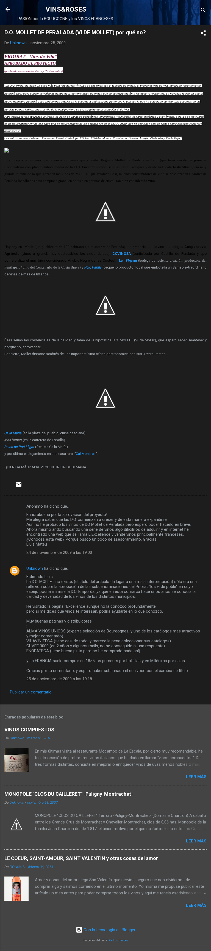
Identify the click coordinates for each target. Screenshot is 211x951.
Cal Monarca (86, 454)
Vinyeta (131, 260)
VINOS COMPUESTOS (29, 729)
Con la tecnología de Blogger (108, 929)
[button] (203, 34)
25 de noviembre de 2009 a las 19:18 (59, 678)
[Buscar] (203, 11)
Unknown (34, 568)
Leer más (196, 776)
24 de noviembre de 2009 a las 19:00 (59, 552)
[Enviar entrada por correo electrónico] (18, 486)
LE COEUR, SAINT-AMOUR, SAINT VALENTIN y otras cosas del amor (81, 858)
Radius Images (118, 940)
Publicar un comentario (31, 692)
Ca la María (13, 433)
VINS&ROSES (66, 9)
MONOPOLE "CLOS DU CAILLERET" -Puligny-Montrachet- (68, 794)
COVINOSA (121, 253)
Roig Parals (93, 267)
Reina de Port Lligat (19, 447)
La (122, 260)
